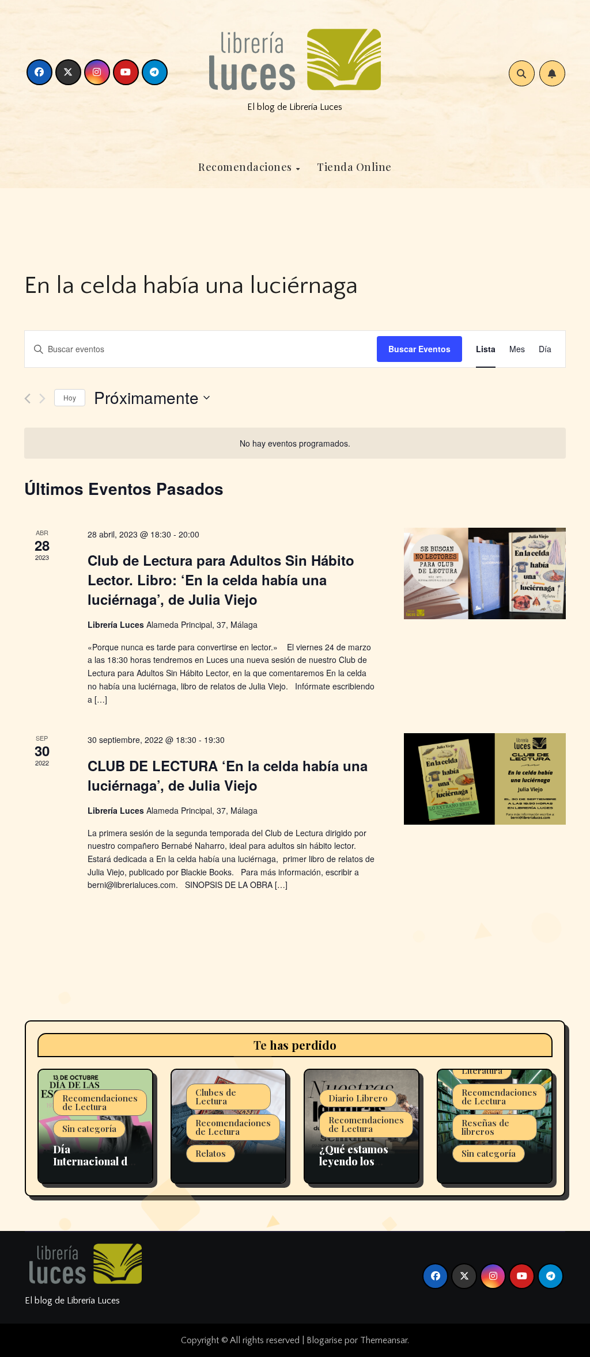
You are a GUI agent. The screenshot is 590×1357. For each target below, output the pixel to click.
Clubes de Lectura (215, 1097)
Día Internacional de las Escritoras (93, 1161)
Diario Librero (358, 1098)
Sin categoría (89, 1128)
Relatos (210, 1153)
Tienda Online (354, 167)
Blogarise (324, 1340)
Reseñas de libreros (485, 1127)
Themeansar (383, 1340)
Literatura (482, 1070)
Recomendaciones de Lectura (100, 1102)
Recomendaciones (246, 167)
